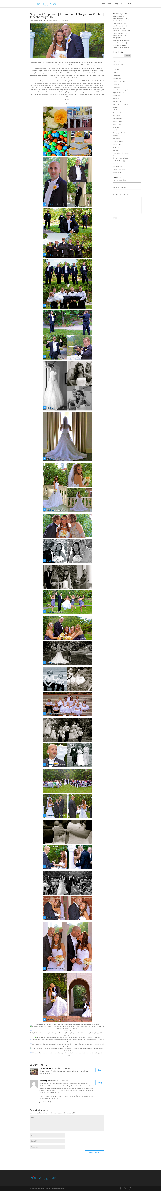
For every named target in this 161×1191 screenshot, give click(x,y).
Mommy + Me (117, 118)
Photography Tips (118, 133)
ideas (114, 107)
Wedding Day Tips (118, 169)
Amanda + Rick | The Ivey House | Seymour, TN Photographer (120, 35)
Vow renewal (117, 167)
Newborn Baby (117, 121)
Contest (115, 84)
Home (103, 4)
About (109, 4)
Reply (100, 1070)
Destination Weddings (119, 90)
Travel (114, 164)
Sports (115, 150)
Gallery (116, 4)
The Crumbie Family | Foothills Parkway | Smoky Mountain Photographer (121, 19)
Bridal (114, 70)
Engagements (117, 93)
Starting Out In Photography (121, 153)
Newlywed (116, 124)
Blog (122, 4)
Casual (115, 73)
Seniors (115, 147)
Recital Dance (117, 141)
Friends (115, 98)
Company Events (118, 81)
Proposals (116, 138)
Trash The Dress (118, 161)
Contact (128, 4)
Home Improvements (119, 104)
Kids (114, 110)
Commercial (116, 78)
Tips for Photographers (120, 158)
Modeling (116, 116)
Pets (114, 130)
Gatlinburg (116, 101)
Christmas (116, 75)
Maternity (116, 113)
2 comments (64, 20)
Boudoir (115, 67)
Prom (114, 136)
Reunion (115, 144)
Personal (115, 127)
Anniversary (116, 64)
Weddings (56, 20)
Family (115, 95)
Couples (115, 87)
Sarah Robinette (37, 20)
